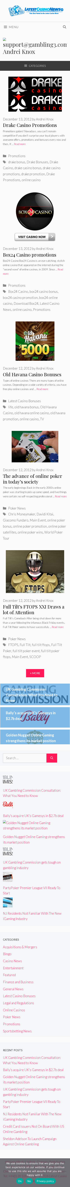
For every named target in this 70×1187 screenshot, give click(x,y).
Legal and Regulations (18, 1003)
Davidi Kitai (45, 514)
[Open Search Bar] (64, 27)
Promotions (16, 156)
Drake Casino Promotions (30, 125)
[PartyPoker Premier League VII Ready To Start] (8, 879)
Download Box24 (26, 303)
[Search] (51, 758)
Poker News (17, 508)
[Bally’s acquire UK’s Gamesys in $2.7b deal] (8, 807)
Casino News (12, 961)
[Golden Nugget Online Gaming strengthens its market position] (35, 828)
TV (42, 419)
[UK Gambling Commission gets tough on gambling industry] (8, 854)
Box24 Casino (18, 291)
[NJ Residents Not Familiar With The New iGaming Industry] (8, 905)
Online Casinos (14, 1010)
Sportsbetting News (17, 1031)
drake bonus (16, 162)
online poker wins (30, 532)
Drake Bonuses (37, 162)
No (29, 1181)
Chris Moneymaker (21, 514)
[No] (65, 1173)
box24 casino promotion (20, 298)
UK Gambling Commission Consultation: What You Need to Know (32, 695)
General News (13, 989)
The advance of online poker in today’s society (32, 479)
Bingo (7, 954)
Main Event (38, 520)
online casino (31, 180)
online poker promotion (30, 526)
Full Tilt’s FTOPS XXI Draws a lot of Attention (33, 609)
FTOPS (13, 645)
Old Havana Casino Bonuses (32, 374)
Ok (20, 1181)
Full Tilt (25, 645)
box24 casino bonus (44, 291)
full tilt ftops (41, 645)
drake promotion (33, 174)
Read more (20, 144)
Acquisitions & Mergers (20, 947)
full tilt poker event (26, 651)
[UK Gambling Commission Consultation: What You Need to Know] (8, 781)
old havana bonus (26, 407)
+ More (35, 673)
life (10, 407)
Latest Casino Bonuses (24, 401)
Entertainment (13, 968)
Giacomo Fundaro (15, 520)
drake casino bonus (27, 168)
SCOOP (35, 657)
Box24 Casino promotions (29, 255)
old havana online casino (31, 413)
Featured (9, 975)
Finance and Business (18, 982)
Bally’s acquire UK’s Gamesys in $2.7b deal (33, 816)
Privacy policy (45, 1181)
